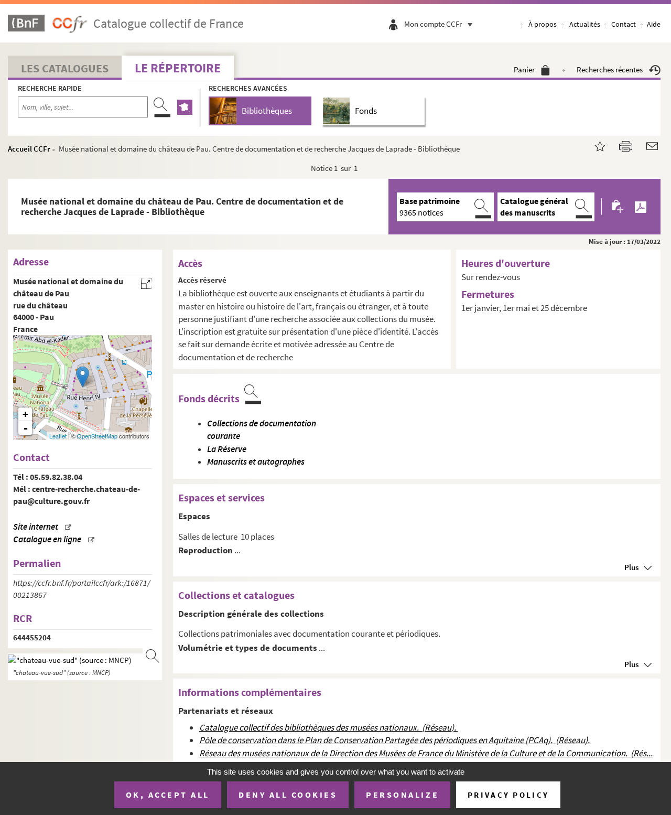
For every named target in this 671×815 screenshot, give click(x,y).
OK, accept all (168, 794)
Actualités (584, 24)
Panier (524, 69)
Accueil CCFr (29, 149)
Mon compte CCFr (433, 24)
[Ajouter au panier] (618, 207)
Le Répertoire (178, 68)
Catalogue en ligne (47, 539)
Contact (623, 24)
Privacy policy (508, 795)
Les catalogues (65, 68)
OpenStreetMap (97, 436)
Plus (631, 567)
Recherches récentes (610, 69)
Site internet (35, 526)
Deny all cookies (288, 794)
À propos (542, 24)
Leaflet (58, 436)
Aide (654, 24)
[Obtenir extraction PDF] (641, 206)
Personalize (402, 794)
